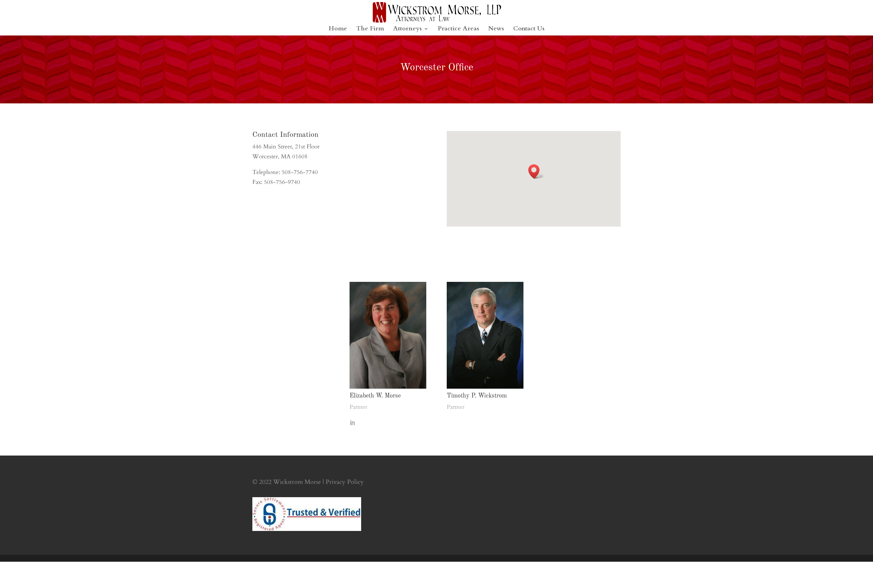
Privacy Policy (345, 482)
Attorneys (407, 29)
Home (338, 29)
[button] (536, 171)
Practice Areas (458, 29)
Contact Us (529, 29)
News (496, 29)
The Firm (370, 29)
